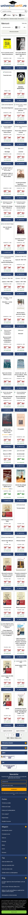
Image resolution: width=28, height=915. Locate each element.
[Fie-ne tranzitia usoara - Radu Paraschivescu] (7, 49)
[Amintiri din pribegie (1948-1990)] (20, 482)
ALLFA (20, 90)
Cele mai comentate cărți (8, 865)
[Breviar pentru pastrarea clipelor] (20, 309)
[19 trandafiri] (20, 426)
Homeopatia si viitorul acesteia (9, 895)
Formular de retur (6, 834)
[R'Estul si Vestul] (20, 537)
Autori (3, 848)
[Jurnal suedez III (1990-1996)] (7, 673)
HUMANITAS (6, 58)
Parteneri (4, 852)
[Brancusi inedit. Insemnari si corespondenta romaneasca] (7, 334)
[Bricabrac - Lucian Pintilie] (7, 299)
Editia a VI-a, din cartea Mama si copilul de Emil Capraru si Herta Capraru (13, 891)
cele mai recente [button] (6, 27)
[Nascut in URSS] (7, 450)
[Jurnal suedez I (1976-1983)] (20, 662)
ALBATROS (19, 456)
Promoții (4, 841)
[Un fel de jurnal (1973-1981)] (7, 517)
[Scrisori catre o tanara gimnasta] (20, 106)
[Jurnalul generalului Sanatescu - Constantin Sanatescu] (20, 179)
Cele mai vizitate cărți (7, 869)
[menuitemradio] (19, 27)
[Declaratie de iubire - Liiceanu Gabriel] (20, 203)
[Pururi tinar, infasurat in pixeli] (20, 127)
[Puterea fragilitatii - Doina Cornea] (7, 127)
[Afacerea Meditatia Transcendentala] (20, 393)
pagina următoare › (20, 730)
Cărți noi (4, 837)
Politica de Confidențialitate (7, 906)
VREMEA (6, 90)
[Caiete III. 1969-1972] (20, 256)
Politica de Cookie (20, 904)
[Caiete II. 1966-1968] (7, 278)
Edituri (3, 845)
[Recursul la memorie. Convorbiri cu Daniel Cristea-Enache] (7, 570)
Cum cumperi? (5, 814)
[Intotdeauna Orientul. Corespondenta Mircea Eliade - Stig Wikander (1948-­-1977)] (20, 705)
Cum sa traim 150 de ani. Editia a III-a (11, 886)
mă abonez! (14, 789)
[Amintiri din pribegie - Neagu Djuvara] (7, 393)
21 (13, 735)
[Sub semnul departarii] (7, 104)
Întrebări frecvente (6, 821)
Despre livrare (5, 817)
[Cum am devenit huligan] (7, 224)
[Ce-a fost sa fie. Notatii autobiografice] (7, 258)
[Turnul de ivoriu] (7, 72)
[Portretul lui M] (7, 604)
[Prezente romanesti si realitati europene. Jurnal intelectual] (20, 570)
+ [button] (25, 743)
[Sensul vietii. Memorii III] (7, 537)
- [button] (25, 753)
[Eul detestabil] (20, 450)
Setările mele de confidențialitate (10, 872)
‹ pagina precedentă (7, 730)
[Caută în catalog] (25, 11)
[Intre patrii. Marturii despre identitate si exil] (20, 49)
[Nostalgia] (7, 148)
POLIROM (19, 58)
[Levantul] (20, 148)
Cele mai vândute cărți (7, 861)
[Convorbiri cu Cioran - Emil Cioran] (20, 236)
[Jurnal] (7, 705)
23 (21, 735)
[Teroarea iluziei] (21, 505)
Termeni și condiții (6, 803)
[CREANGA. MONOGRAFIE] (20, 84)
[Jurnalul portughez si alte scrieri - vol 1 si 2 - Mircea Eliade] (7, 170)
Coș (15, 15)
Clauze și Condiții (19, 906)
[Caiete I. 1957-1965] (21, 278)
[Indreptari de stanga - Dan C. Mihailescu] (7, 203)
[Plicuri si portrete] (20, 604)
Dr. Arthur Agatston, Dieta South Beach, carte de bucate (13, 882)
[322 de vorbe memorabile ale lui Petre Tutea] (7, 426)
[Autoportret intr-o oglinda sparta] (7, 482)
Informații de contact (7, 830)
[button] (22, 15)
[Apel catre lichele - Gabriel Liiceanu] (7, 370)
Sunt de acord (14, 912)
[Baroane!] (20, 330)
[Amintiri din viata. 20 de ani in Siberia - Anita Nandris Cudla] (20, 370)
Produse (8, 15)
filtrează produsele (14, 31)
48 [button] (24, 27)
